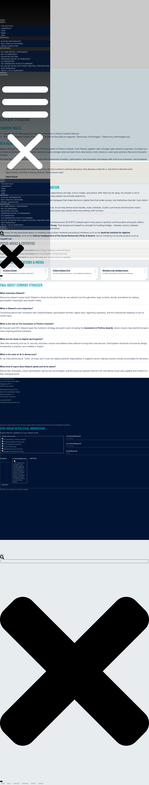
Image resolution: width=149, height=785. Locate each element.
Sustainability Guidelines (62, 425)
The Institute (7, 26)
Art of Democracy (9, 54)
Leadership (6, 28)
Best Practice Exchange (12, 44)
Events (3, 73)
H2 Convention (7, 61)
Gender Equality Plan (28, 425)
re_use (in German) (9, 446)
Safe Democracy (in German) (13, 449)
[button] (25, 126)
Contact (4, 75)
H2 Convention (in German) (12, 444)
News (3, 33)
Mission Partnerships (11, 41)
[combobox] (12, 237)
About (3, 22)
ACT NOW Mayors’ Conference (14, 52)
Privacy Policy (15, 425)
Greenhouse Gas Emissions (44, 425)
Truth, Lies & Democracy (12, 70)
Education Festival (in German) (13, 451)
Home (2, 20)
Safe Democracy (8, 68)
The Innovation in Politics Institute (14, 439)
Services (4, 37)
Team (3, 31)
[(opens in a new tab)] (47, 279)
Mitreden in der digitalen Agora (115, 270)
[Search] (1, 275)
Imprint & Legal (5, 425)
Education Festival (9, 57)
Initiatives (5, 48)
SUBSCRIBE (4, 484)
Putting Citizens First (61, 270)
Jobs (3, 35)
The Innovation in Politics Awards (17, 64)
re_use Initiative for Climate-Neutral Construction (25, 66)
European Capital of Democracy (15, 59)
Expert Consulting (9, 46)
